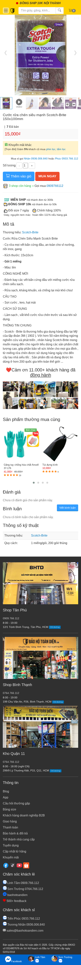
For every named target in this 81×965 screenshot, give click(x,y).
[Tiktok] (13, 865)
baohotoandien (17, 895)
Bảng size (9, 809)
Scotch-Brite (30, 232)
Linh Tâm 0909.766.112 (23, 883)
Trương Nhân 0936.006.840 (26, 924)
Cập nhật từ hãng (14, 851)
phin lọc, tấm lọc (56, 149)
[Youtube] (19, 865)
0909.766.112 (11, 618)
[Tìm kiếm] (59, 10)
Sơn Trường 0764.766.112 (25, 889)
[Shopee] (26, 865)
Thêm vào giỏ (20, 176)
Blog (6, 791)
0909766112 (55, 185)
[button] (33, 483)
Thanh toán (10, 827)
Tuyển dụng (11, 845)
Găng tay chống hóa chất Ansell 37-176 (21, 466)
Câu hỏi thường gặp (16, 803)
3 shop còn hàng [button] (20, 185)
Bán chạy (30, 430)
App (5, 797)
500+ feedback (16, 901)
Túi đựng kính (50, 464)
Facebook (16, 961)
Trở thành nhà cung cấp (19, 839)
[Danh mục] (6, 11)
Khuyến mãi (11, 857)
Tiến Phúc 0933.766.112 (23, 918)
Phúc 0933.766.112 (66, 158)
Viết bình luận (67, 507)
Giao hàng (10, 821)
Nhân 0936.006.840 (36, 158)
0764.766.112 (11, 693)
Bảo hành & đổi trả (15, 833)
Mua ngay (47, 176)
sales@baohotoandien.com (24, 930)
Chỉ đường (55, 627)
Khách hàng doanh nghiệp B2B (24, 815)
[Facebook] (6, 865)
